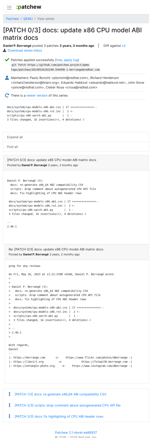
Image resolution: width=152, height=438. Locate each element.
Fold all (12, 147)
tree (59, 60)
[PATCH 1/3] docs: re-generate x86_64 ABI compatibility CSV (60, 394)
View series (45, 19)
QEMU (28, 19)
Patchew (12, 19)
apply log (71, 60)
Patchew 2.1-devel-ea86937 (76, 432)
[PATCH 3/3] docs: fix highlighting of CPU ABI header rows (58, 416)
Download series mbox (25, 50)
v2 (124, 46)
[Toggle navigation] (9, 8)
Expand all (15, 137)
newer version (37, 95)
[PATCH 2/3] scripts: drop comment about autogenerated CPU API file (67, 405)
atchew (28, 6)
